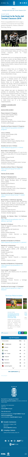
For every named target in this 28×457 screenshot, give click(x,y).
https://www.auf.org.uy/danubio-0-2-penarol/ (13, 242)
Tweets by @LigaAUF (4, 375)
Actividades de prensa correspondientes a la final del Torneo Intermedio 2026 (13, 315)
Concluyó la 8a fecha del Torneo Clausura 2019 (14, 10)
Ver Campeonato (13, 371)
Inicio (13, 8)
